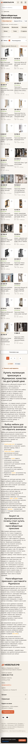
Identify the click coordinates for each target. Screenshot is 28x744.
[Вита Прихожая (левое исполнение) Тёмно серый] (7, 52)
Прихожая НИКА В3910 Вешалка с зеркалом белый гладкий (19, 338)
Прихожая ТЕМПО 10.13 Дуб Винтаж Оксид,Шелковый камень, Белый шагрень (19, 190)
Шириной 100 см (18, 21)
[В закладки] (11, 50)
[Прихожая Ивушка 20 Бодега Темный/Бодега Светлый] (20, 277)
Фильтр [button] (7, 40)
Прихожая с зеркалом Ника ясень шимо (7, 90)
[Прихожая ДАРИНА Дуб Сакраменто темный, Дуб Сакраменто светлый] (7, 277)
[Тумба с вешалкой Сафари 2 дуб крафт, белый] (7, 128)
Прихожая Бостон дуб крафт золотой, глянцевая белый (20, 114)
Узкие (15, 31)
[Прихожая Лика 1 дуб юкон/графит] (20, 152)
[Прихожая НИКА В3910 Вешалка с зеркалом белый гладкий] (20, 327)
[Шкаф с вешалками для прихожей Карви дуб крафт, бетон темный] (20, 203)
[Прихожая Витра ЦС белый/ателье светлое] (7, 302)
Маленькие (15, 27)
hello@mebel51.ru (6, 685)
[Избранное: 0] (18, 2)
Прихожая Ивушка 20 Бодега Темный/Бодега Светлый (20, 289)
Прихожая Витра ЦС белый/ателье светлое (7, 313)
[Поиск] (25, 7)
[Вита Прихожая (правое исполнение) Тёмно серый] (7, 252)
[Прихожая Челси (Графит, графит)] (20, 252)
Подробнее (5, 741)
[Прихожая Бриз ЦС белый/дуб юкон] (20, 128)
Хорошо (22, 740)
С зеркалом (5, 27)
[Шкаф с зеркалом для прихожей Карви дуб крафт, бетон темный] (20, 228)
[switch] (22, 37)
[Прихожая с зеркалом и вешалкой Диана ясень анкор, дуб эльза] (20, 77)
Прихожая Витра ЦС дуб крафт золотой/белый (20, 64)
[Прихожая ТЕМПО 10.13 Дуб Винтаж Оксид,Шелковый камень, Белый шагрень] (20, 178)
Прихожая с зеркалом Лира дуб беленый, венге (6, 239)
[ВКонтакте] (3, 717)
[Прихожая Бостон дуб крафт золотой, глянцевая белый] (20, 103)
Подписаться (6, 712)
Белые (5, 31)
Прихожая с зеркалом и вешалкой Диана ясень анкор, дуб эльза (20, 88)
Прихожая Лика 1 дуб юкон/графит (20, 163)
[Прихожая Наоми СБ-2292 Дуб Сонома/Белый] (7, 327)
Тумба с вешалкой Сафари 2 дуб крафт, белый (7, 139)
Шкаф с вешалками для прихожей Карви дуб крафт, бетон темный (20, 215)
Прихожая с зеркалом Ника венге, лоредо (7, 165)
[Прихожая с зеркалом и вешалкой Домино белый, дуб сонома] (7, 103)
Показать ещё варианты (11, 368)
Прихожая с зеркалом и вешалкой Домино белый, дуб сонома (7, 114)
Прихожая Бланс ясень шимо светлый (20, 313)
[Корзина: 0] (21, 2)
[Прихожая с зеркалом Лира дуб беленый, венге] (7, 228)
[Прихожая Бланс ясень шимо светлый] (20, 302)
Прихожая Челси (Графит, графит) (19, 263)
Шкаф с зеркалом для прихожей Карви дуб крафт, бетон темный (20, 239)
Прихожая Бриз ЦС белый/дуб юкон (20, 138)
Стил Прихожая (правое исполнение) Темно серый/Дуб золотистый (7, 215)
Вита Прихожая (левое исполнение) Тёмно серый (6, 64)
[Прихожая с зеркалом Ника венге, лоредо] (7, 152)
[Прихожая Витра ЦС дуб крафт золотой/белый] (20, 52)
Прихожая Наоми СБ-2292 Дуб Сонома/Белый (6, 340)
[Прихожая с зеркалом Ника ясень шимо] (7, 77)
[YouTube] (7, 717)
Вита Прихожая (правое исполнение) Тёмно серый (7, 264)
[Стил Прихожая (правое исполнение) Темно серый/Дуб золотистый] (7, 203)
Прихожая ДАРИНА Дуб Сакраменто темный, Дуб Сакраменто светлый (7, 289)
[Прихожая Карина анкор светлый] (7, 178)
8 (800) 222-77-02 (7, 675)
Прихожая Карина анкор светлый (6, 189)
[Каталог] (25, 2)
